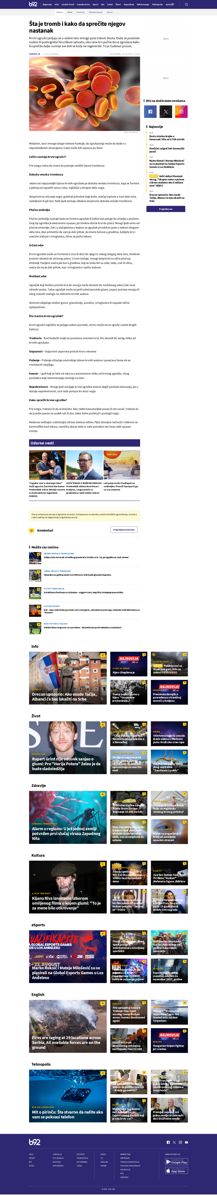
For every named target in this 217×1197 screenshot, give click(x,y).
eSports (81, 1154)
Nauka (156, 731)
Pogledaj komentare (124, 529)
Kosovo (36, 689)
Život (31, 1166)
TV (102, 1158)
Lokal (79, 1166)
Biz (30, 1162)
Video (103, 1154)
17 (39, 571)
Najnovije (47, 4)
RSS (122, 1173)
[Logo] (33, 4)
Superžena (58, 1166)
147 (38, 554)
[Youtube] (186, 1142)
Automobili (82, 1162)
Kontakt (124, 1177)
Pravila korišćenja (129, 1162)
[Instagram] (181, 111)
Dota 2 (116, 937)
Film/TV (157, 871)
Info (31, 1154)
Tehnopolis (82, 1158)
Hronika (157, 690)
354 (38, 589)
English (36, 1032)
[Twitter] (166, 111)
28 (39, 624)
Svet (115, 690)
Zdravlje (34, 53)
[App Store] (176, 1170)
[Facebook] (150, 111)
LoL (155, 937)
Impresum (125, 1158)
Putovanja (58, 1158)
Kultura (57, 1162)
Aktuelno (158, 968)
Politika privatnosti (130, 1166)
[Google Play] (176, 1162)
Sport (32, 1158)
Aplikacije (125, 1169)
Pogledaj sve (165, 208)
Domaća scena (40, 963)
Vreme (104, 1166)
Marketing (125, 1154)
